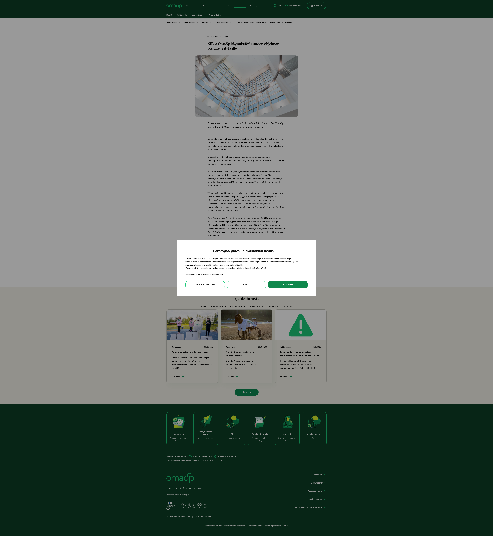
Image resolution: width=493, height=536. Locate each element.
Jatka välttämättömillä (205, 285)
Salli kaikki (288, 285)
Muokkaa (246, 285)
